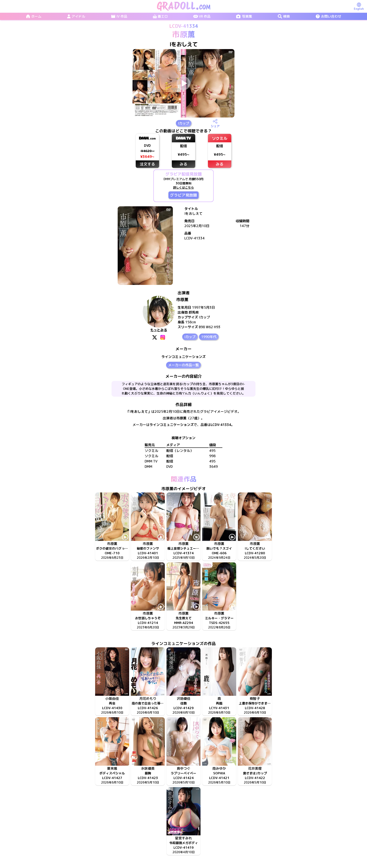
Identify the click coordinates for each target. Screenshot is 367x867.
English (359, 9)
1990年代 (208, 336)
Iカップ (183, 123)
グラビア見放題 (183, 195)
